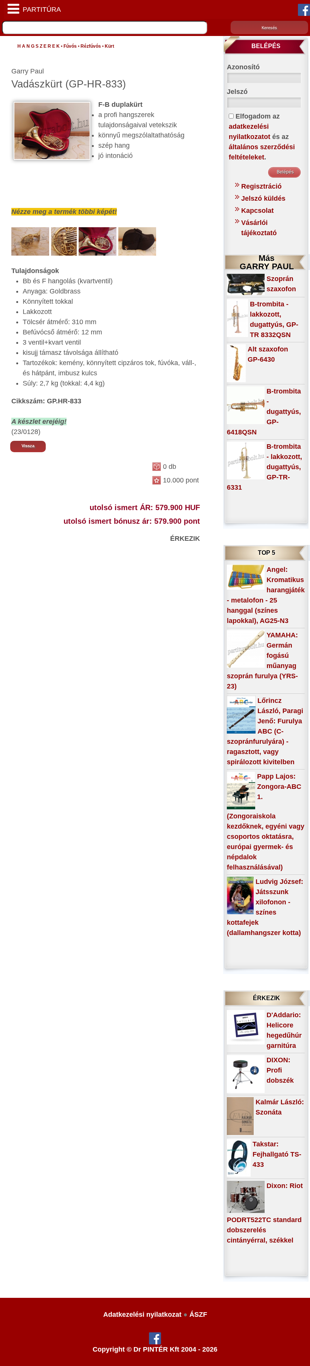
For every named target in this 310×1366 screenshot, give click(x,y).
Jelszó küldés (263, 198)
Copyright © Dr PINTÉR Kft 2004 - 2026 (155, 1349)
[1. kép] (30, 241)
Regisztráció (261, 186)
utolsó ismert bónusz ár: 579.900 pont (132, 521)
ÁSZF (198, 1314)
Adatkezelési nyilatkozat (142, 1314)
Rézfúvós (91, 46)
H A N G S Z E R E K (38, 46)
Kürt (109, 46)
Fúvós (70, 46)
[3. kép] (97, 241)
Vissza (28, 445)
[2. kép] (64, 241)
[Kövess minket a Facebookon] (304, 9)
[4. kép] (137, 241)
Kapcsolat (257, 210)
